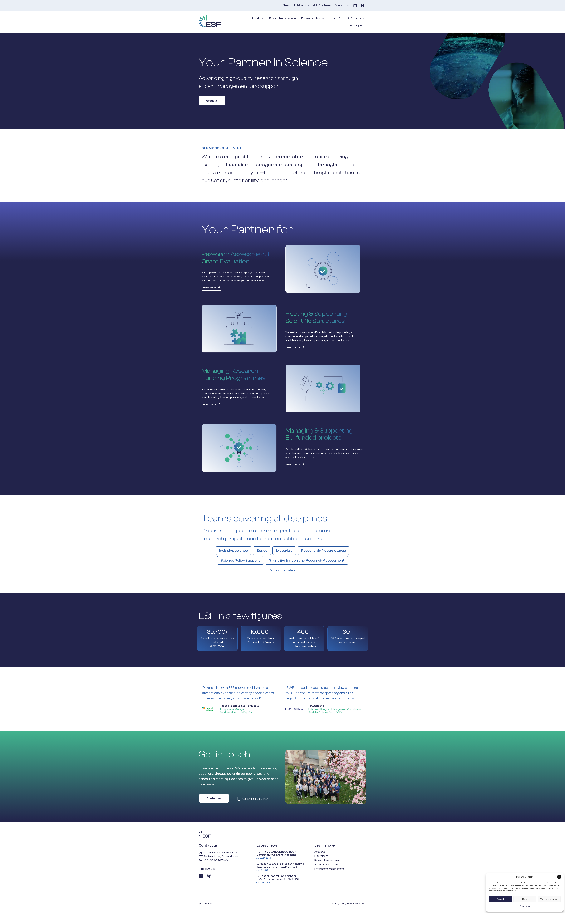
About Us (257, 18)
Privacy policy (525, 906)
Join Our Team (322, 5)
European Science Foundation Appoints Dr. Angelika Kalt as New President (280, 865)
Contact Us (342, 5)
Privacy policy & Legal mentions (348, 903)
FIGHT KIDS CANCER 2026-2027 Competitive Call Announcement (276, 853)
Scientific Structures (351, 18)
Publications (301, 5)
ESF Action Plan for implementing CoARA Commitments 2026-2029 (277, 877)
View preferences (549, 899)
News (286, 5)
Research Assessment (283, 18)
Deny (524, 899)
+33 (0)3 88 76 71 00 (216, 860)
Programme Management (317, 18)
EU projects (357, 25)
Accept (500, 899)
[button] (559, 876)
